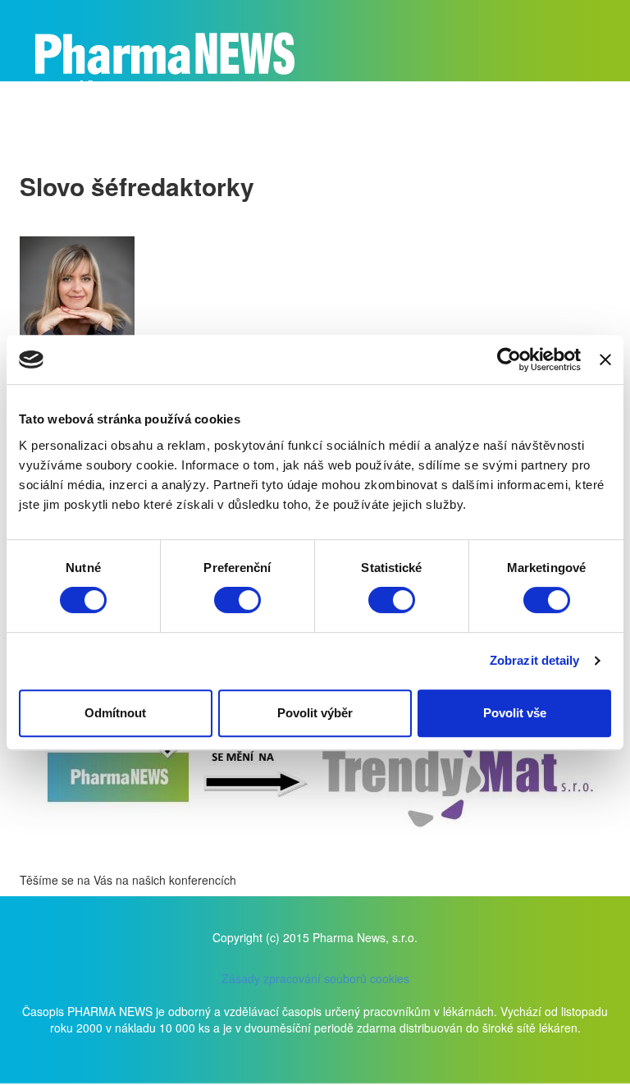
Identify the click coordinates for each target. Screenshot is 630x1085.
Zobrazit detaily (535, 660)
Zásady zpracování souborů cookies (315, 978)
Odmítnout (115, 713)
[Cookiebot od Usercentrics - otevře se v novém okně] (509, 359)
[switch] (237, 600)
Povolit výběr (315, 713)
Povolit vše (514, 713)
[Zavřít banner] (605, 359)
